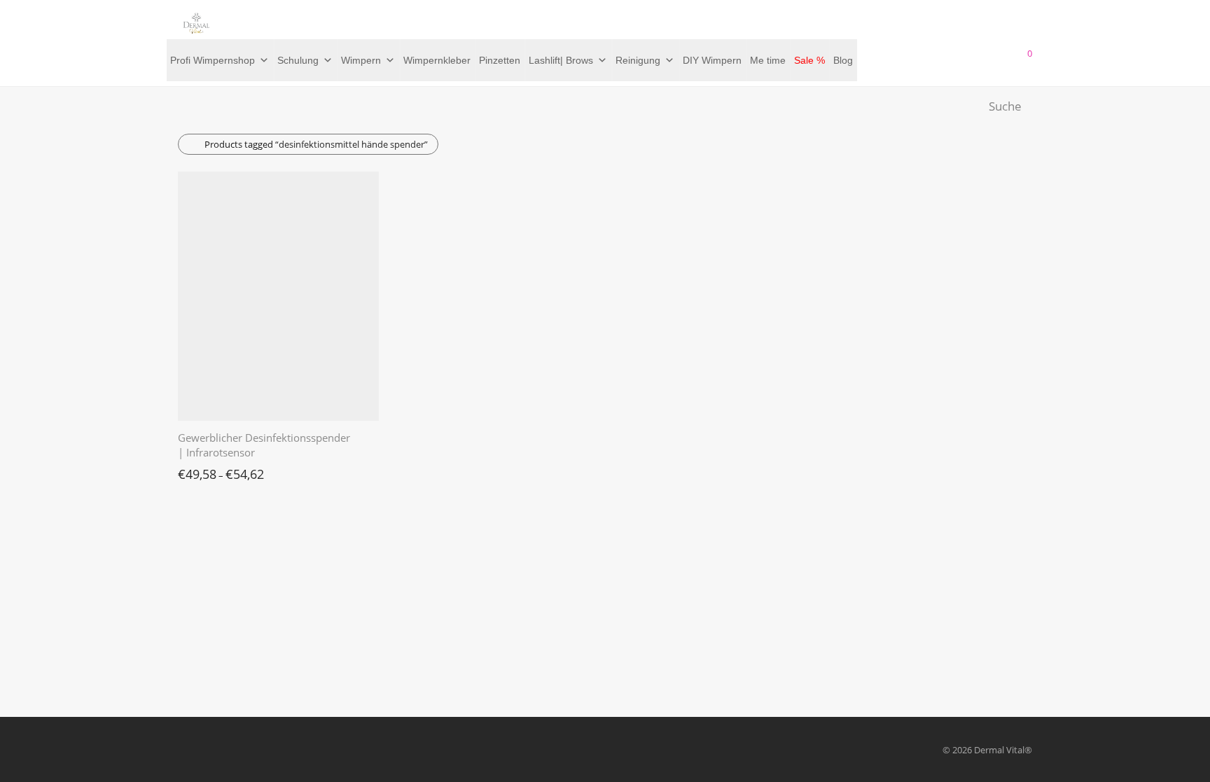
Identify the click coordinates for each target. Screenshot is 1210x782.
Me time (768, 60)
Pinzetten (499, 60)
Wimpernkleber (437, 60)
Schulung (298, 60)
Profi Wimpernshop (212, 60)
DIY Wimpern (712, 60)
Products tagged (316, 144)
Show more (194, 470)
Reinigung (638, 60)
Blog (843, 60)
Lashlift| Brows (561, 60)
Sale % (809, 60)
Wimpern (361, 60)
